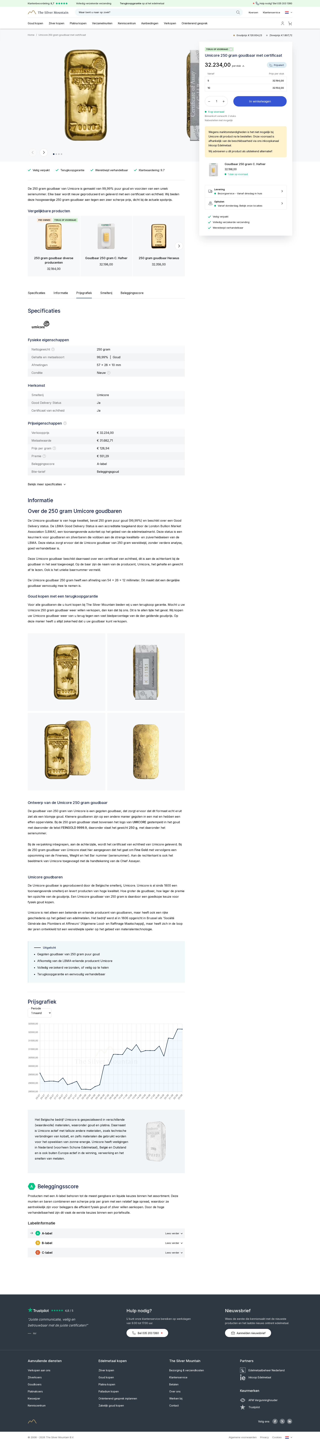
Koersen (253, 12)
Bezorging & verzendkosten (186, 1370)
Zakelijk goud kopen (111, 1405)
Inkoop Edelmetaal (260, 1377)
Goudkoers (34, 1384)
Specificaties (36, 293)
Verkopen (170, 23)
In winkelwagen (260, 101)
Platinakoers (35, 1391)
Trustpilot (254, 1407)
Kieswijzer (34, 1398)
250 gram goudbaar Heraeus (159, 258)
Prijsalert (278, 65)
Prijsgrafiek (84, 293)
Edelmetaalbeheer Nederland (267, 1370)
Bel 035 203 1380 (148, 1333)
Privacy (264, 1437)
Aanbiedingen (149, 23)
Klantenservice (271, 12)
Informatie (61, 293)
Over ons (175, 1391)
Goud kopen (35, 23)
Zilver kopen (56, 23)
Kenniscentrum (127, 23)
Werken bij (175, 1398)
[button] (33, 152)
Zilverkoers (35, 1377)
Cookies (277, 1437)
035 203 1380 (284, 3)
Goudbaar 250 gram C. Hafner (106, 258)
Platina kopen (78, 23)
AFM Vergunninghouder (263, 1400)
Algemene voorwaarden (243, 1437)
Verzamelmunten (102, 23)
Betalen (174, 1384)
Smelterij (106, 293)
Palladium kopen (109, 1391)
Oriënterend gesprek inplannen (118, 1398)
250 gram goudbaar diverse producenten (53, 260)
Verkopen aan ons (39, 1370)
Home (31, 35)
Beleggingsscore (132, 293)
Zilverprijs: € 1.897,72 (280, 35)
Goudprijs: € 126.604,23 (249, 35)
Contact (174, 1405)
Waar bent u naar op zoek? (94, 12)
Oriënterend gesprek (195, 23)
